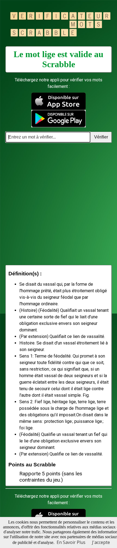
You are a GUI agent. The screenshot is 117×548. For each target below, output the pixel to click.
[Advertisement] (58, 203)
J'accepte (101, 542)
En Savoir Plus (71, 542)
